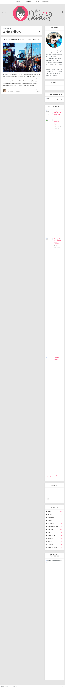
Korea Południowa (53, 526)
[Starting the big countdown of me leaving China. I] (56, 491)
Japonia (38, 91)
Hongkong (51, 517)
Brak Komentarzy (50, 118)
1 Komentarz (17, 91)
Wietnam (50, 544)
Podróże (18, 1)
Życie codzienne (28, 1)
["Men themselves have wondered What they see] (60, 495)
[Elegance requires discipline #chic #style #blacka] (56, 495)
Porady (37, 1)
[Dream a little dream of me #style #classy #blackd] (48, 495)
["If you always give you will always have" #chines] (52, 491)
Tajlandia (51, 538)
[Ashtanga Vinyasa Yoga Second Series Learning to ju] (48, 499)
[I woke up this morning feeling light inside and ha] (60, 491)
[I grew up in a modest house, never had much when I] (52, 495)
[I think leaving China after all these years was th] (48, 491)
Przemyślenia (45, 1)
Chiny (49, 511)
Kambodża (51, 523)
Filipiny (50, 514)
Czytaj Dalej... (37, 89)
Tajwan (50, 541)
